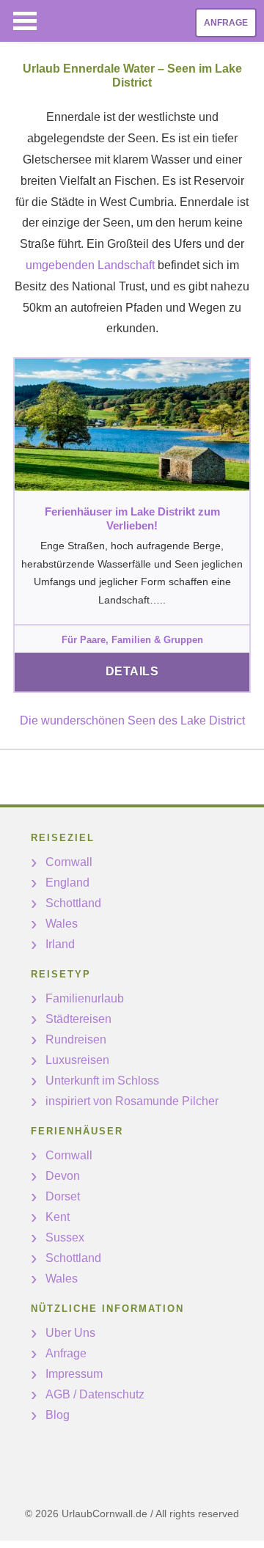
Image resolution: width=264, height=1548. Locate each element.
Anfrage (226, 23)
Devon (62, 1176)
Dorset (62, 1196)
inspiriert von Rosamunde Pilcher (132, 1101)
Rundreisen (75, 1039)
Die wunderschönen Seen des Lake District (132, 720)
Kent (57, 1217)
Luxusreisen (77, 1060)
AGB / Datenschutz (94, 1394)
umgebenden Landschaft (90, 265)
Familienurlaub (84, 998)
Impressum (74, 1374)
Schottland (73, 903)
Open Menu (25, 20)
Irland (60, 944)
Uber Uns (70, 1333)
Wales (61, 923)
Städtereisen (78, 1019)
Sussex (64, 1237)
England (67, 882)
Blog (57, 1415)
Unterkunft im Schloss (102, 1080)
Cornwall (68, 862)
